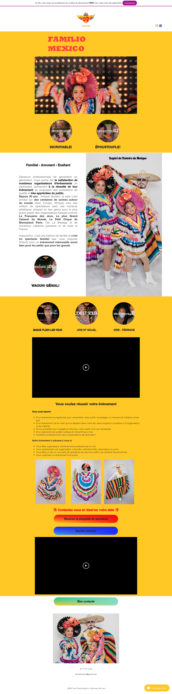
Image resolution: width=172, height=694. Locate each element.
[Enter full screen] (133, 110)
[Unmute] (42, 110)
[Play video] (86, 367)
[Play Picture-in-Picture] (129, 110)
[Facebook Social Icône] (160, 26)
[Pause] (38, 110)
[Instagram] (157, 26)
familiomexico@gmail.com (86, 674)
